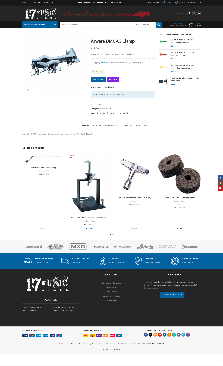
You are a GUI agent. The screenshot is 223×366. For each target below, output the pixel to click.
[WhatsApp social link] (117, 113)
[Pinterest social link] (107, 113)
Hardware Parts (105, 108)
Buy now (113, 79)
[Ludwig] (145, 246)
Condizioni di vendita (111, 296)
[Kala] (56, 246)
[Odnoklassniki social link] (113, 113)
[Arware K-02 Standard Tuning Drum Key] (134, 174)
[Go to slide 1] (110, 234)
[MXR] (78, 246)
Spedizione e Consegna (111, 283)
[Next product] (153, 34)
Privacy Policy (111, 300)
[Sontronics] (100, 246)
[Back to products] (150, 34)
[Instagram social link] (194, 13)
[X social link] (100, 113)
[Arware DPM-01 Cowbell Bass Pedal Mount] (89, 184)
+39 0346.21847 (67, 310)
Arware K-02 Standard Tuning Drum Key (134, 197)
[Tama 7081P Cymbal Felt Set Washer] (179, 174)
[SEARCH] (159, 25)
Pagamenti (111, 287)
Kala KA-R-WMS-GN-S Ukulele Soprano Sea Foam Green (181, 41)
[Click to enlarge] (27, 89)
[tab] (82, 125)
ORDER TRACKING (153, 2)
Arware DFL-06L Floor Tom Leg (43, 167)
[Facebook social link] (189, 13)
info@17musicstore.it (66, 307)
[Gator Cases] (33, 246)
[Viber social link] (127, 113)
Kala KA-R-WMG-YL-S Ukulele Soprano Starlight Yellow (181, 66)
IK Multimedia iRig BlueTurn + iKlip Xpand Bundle (184, 79)
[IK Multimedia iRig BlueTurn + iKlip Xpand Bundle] (163, 81)
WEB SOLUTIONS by (111, 349)
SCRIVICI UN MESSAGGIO (172, 295)
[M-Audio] (123, 246)
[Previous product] (147, 34)
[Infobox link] (175, 24)
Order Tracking (111, 291)
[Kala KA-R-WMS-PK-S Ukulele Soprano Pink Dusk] (163, 56)
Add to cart (98, 79)
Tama (179, 204)
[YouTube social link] (199, 13)
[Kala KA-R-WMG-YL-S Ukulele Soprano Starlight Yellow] (163, 68)
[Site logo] (41, 13)
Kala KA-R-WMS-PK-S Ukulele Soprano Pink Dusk (181, 54)
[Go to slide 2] (113, 234)
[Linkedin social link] (110, 113)
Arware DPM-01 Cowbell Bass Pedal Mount (89, 217)
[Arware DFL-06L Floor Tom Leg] (43, 159)
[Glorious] (167, 246)
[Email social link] (104, 113)
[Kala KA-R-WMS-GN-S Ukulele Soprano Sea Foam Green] (163, 43)
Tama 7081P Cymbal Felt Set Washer (179, 197)
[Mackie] (189, 246)
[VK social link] (120, 113)
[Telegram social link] (124, 113)
